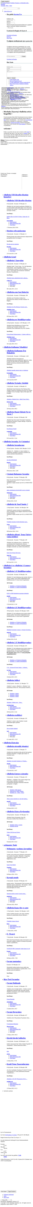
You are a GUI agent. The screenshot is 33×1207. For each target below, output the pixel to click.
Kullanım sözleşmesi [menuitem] (9, 1194)
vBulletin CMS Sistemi (15, 790)
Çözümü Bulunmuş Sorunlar (18, 474)
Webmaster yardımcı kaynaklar (19, 849)
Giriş (14, 79)
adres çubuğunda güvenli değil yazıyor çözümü (18, 490)
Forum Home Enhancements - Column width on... (19, 334)
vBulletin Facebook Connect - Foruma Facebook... (19, 629)
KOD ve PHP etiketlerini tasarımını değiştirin (18, 593)
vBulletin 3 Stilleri (14, 695)
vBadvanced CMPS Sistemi (16, 791)
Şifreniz (9, 21)
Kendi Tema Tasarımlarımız (18, 1064)
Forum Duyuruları (14, 1012)
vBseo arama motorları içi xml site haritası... (17, 798)
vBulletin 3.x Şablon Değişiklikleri (18, 661)
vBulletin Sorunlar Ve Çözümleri (17, 442)
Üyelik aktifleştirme (20, 82)
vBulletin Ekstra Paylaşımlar (18, 811)
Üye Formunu (28, 119)
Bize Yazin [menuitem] (6, 1197)
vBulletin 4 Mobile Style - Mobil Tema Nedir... (18, 399)
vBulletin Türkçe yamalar (16, 824)
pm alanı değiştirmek (12, 460)
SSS (5, 119)
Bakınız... (22, 88)
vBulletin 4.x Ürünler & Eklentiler (18, 622)
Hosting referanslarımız (16, 231)
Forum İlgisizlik (10, 999)
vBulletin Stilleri (13, 680)
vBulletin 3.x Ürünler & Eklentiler (18, 660)
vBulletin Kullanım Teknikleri (16, 347)
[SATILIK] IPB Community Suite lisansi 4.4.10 (18, 948)
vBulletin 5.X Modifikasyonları (19, 571)
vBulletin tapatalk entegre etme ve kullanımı (17, 370)
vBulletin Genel (10, 257)
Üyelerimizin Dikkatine (12, 1024)
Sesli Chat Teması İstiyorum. (14, 552)
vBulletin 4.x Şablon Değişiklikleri (18, 623)
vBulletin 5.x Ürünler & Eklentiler (18, 586)
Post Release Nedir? (11, 428)
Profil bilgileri (13, 222)
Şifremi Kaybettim (15, 122)
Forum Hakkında (13, 983)
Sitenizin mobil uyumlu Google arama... (16, 893)
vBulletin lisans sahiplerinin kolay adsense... (17, 278)
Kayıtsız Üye (18, 14)
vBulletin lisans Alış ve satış (17, 908)
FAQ (28, 132)
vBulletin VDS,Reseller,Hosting (19, 200)
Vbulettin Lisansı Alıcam (13, 921)
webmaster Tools (10, 845)
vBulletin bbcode (14, 826)
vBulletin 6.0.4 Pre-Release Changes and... (17, 307)
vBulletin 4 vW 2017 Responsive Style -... (17, 1079)
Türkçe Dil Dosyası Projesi (13, 832)
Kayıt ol (9, 36)
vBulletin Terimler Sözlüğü (17, 383)
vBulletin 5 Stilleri (14, 693)
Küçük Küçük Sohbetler (16, 1038)
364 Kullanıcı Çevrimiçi (11, 1135)
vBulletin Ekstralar (11, 743)
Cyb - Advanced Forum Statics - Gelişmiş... (17, 667)
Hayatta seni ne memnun (13, 244)
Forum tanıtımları (14, 961)
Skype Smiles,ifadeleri (12, 728)
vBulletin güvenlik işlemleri (18, 746)
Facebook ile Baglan (12, 35)
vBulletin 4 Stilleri (14, 696)
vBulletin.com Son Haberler (18, 292)
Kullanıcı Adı (10, 18)
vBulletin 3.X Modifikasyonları (19, 643)
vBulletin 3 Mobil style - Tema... (14, 702)
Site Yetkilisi (22, 124)
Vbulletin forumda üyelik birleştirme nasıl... (17, 521)
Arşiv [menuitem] (5, 1196)
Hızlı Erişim (3, 1191)
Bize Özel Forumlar (11, 979)
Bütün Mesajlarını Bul (15, 223)
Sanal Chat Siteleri (11, 864)
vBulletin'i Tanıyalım (15, 260)
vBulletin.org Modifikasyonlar (19, 320)
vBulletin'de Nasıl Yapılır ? (17, 504)
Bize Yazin (9, 38)
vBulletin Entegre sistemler (17, 774)
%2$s (19, 1155)
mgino (5, 1156)
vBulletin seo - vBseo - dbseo (17, 792)
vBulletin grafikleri (14, 715)
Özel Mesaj (12, 225)
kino (8, 1051)
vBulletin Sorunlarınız (15, 445)
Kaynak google (12, 878)
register (25, 133)
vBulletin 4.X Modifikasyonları (19, 608)
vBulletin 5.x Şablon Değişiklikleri (18, 587)
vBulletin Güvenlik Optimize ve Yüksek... (17, 761)
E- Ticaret (11, 934)
